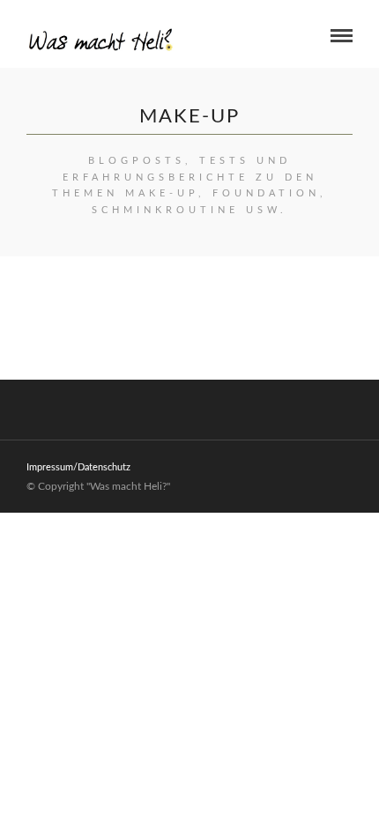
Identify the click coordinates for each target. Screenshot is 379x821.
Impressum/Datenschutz (78, 467)
